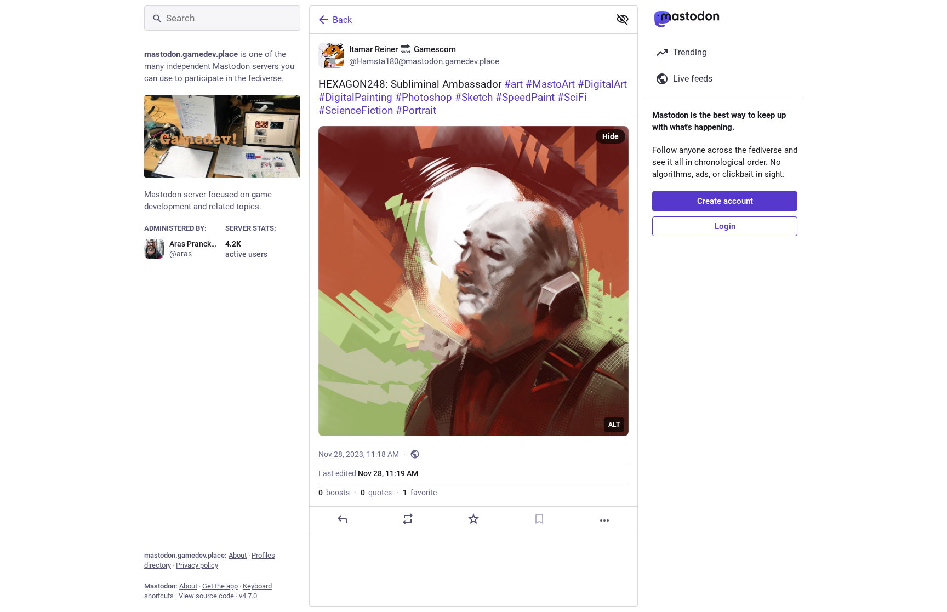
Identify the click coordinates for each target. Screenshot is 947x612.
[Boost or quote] (407, 518)
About (238, 555)
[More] (604, 520)
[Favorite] (473, 518)
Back (342, 20)
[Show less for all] (622, 19)
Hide (610, 136)
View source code (206, 596)
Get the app (220, 586)
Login (725, 226)
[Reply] (342, 518)
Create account (725, 201)
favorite (420, 492)
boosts (334, 492)
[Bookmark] (539, 518)
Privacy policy (197, 565)
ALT (614, 424)
